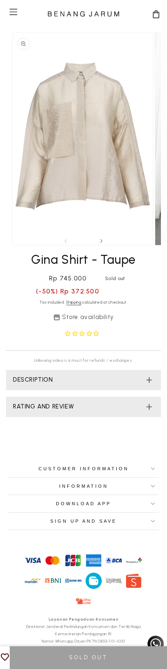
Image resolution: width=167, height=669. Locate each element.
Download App (83, 503)
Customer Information (84, 468)
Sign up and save (83, 521)
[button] (13, 12)
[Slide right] (101, 241)
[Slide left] (66, 241)
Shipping (73, 302)
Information (83, 486)
